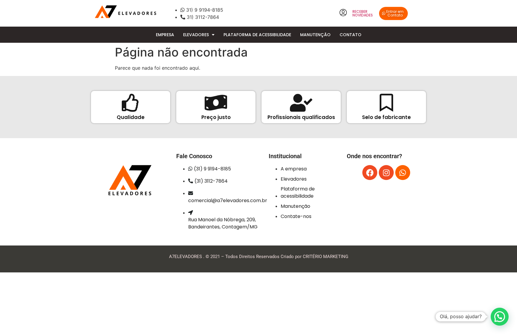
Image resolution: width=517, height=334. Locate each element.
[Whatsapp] (402, 172)
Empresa (165, 35)
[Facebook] (369, 172)
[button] (500, 317)
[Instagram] (386, 172)
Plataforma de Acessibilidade (257, 35)
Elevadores (196, 35)
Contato (350, 35)
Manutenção (315, 35)
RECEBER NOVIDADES (362, 13)
